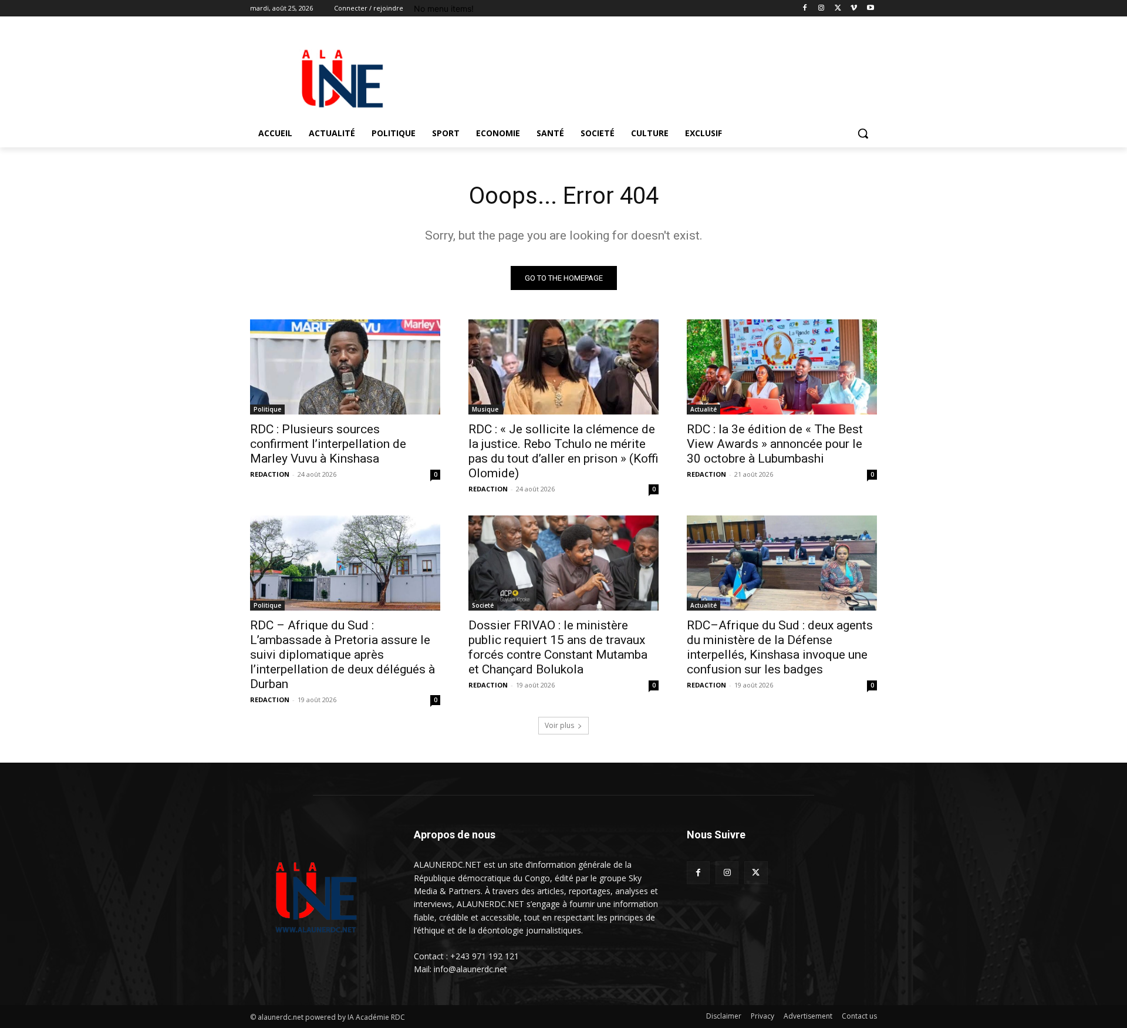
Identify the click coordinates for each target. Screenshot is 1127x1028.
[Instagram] (821, 8)
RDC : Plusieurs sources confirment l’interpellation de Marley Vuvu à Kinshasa (328, 444)
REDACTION (269, 474)
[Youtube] (870, 8)
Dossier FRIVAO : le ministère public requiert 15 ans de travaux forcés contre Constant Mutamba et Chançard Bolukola (557, 647)
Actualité (703, 409)
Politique (267, 409)
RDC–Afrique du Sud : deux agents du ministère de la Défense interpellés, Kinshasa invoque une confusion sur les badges (780, 647)
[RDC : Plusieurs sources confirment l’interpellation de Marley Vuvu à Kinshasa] (345, 366)
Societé (483, 605)
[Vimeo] (854, 8)
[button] (863, 133)
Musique (485, 409)
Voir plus (559, 725)
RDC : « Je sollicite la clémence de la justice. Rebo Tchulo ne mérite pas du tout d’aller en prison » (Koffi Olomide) (563, 451)
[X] (838, 8)
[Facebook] (805, 8)
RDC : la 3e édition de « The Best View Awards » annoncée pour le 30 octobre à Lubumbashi (775, 444)
